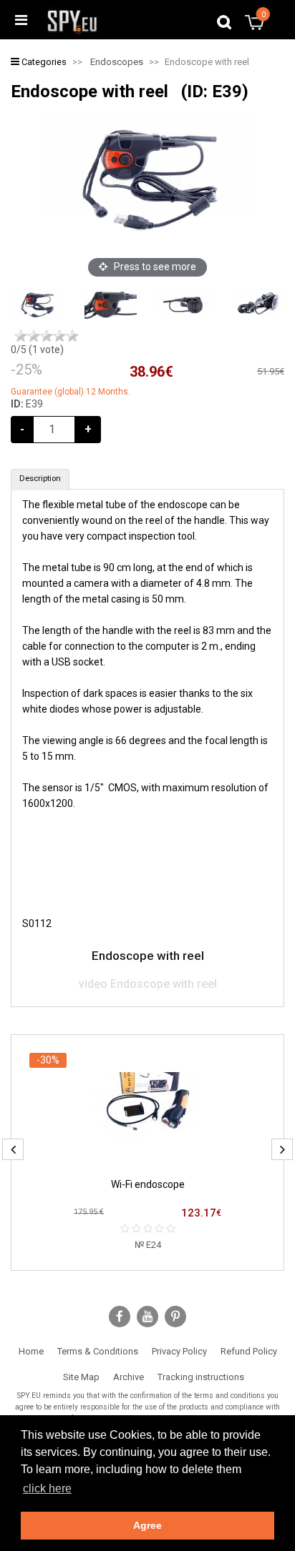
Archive (128, 1377)
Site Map (81, 1377)
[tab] (40, 479)
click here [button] (47, 1488)
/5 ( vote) (37, 349)
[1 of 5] (20, 335)
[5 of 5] (72, 335)
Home (31, 1351)
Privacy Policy (179, 1351)
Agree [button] (147, 1525)
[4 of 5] (59, 335)
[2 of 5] (33, 335)
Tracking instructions (201, 1377)
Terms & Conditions (97, 1351)
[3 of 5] (46, 335)
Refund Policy (249, 1351)
